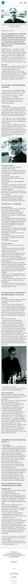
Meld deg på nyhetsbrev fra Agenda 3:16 (14, 555)
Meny (21, 3)
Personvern (14, 552)
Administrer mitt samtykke (14, 553)
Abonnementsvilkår (14, 556)
